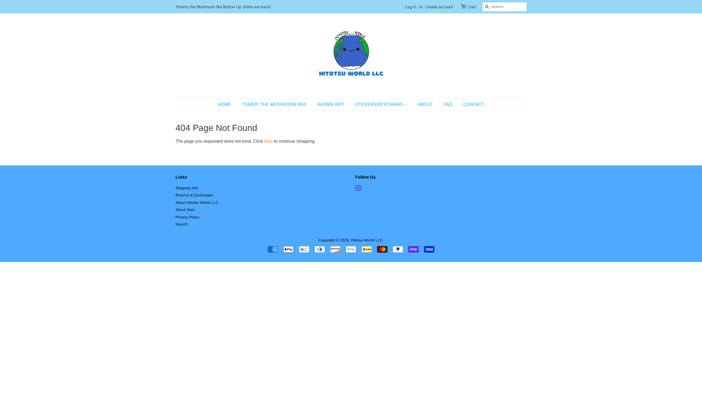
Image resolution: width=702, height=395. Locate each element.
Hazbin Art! (330, 104)
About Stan (185, 210)
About (425, 104)
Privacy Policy (187, 217)
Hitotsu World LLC (367, 240)
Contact (473, 104)
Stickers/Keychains (379, 104)
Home (224, 104)
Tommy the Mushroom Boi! (274, 104)
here (268, 141)
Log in (410, 6)
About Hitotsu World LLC (197, 203)
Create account (439, 6)
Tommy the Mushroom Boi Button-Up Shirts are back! (223, 6)
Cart (472, 6)
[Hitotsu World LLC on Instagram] (358, 189)
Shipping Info (187, 188)
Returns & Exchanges (194, 195)
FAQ (448, 104)
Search (182, 224)
